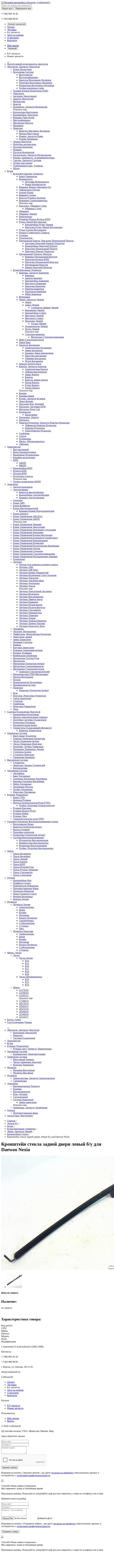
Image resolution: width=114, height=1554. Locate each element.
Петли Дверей (32, 329)
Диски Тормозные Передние (27, 744)
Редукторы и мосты (23, 476)
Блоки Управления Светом (26, 548)
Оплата (11, 27)
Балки (22, 910)
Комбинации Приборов (25, 655)
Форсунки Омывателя (24, 706)
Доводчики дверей (22, 637)
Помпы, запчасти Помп (31, 136)
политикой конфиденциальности (33, 1475)
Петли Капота (32, 382)
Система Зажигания (23, 1099)
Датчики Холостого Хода (32, 626)
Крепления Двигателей (25, 1032)
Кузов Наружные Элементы (27, 270)
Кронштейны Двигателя (25, 115)
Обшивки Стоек (33, 208)
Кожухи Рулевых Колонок (32, 198)
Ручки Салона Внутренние (32, 230)
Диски (16, 955)
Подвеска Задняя (21, 904)
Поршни (17, 149)
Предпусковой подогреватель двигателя (27, 64)
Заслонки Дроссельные (25, 96)
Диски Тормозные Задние (26, 741)
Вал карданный (21, 449)
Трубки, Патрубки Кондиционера (36, 848)
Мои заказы (13, 1418)
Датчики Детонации (29, 583)
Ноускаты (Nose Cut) (29, 409)
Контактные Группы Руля (26, 658)
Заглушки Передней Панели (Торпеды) (45, 243)
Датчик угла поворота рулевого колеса (38, 564)
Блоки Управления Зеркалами (28, 532)
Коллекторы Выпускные (25, 112)
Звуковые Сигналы (22, 642)
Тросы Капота (20, 861)
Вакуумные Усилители (24, 736)
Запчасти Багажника (29, 345)
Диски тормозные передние (27, 1062)
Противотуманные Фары (25, 888)
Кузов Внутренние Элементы (28, 174)
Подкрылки (25, 412)
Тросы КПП (19, 864)
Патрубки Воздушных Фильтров (35, 82)
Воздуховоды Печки (23, 824)
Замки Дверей (32, 305)
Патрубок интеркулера (24, 144)
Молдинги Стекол (34, 318)
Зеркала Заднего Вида (30, 364)
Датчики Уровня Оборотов (32, 621)
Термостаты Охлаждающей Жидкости (32, 728)
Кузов (10, 171)
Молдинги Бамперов (35, 283)
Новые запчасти (15, 1408)
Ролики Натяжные (28, 139)
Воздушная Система (23, 72)
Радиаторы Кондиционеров (33, 845)
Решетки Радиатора (35, 428)
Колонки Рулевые (22, 800)
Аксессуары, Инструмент (20, 1115)
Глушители (18, 762)
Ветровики (24, 297)
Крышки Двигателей (23, 117)
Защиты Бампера (33, 278)
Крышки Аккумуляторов (31, 497)
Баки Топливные (21, 776)
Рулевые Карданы (22, 808)
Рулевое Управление (17, 795)
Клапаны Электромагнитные (28, 650)
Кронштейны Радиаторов (26, 714)
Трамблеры (18, 703)
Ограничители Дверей (36, 326)
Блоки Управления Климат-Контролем (32, 535)
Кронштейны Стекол (35, 313)
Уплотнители (26, 238)
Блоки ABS (19, 503)
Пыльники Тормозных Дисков (28, 749)
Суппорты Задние (22, 752)
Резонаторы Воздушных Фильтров (36, 85)
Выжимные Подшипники (26, 455)
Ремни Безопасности (35, 184)
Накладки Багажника (35, 356)
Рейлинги (24, 420)
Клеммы (17, 1089)
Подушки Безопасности (37, 182)
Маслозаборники (21, 120)
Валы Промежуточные (24, 452)
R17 (27, 968)
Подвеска (12, 902)
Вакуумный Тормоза (23, 1059)
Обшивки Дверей (28, 214)
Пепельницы (25, 216)
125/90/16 (23, 993)
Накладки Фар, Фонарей (31, 404)
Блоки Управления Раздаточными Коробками (36, 546)
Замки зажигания (28, 1102)
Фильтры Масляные (23, 1073)
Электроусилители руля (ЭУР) (28, 819)
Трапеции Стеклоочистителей (34, 671)
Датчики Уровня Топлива (32, 623)
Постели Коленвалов (23, 152)
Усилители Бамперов (35, 291)
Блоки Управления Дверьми (27, 524)
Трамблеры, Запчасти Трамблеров (30, 1107)
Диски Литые (26, 958)
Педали (17, 679)
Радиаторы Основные (24, 722)
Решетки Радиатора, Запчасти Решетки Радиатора (44, 422)
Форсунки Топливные (24, 792)
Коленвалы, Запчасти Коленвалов (30, 107)
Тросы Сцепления (22, 875)
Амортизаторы (26, 907)
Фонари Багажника (23, 896)
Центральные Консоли (36, 265)
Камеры (17, 645)
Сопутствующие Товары (19, 1022)
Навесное (18, 128)
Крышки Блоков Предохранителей (36, 511)
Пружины (24, 915)
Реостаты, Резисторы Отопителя (29, 695)
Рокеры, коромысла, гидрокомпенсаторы (33, 157)
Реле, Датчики (20, 1094)
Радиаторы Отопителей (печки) (29, 835)
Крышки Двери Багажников (39, 353)
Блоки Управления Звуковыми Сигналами (34, 530)
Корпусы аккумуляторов (31, 492)
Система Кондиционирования (28, 837)
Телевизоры (25, 438)
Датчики (17, 562)
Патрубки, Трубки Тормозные (28, 746)
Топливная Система (17, 770)
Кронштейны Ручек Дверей (39, 224)
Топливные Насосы (23, 786)
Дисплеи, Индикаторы (24, 631)
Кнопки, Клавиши (22, 653)
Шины (16, 987)
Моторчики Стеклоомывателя (28, 666)
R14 (27, 960)
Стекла (22, 436)
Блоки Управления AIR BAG (28, 516)
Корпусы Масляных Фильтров (34, 131)
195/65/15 (23, 1006)
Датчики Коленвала (29, 594)
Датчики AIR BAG (28, 570)
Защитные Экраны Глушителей (29, 765)
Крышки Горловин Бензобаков (28, 781)
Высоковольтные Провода (26, 1086)
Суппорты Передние (23, 754)
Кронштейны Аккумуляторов (34, 495)
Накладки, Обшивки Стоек (33, 206)
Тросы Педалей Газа (23, 867)
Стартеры (18, 701)
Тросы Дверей (20, 859)
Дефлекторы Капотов (36, 372)
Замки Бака (24, 342)
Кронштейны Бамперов (37, 281)
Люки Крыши (26, 401)
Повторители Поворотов (25, 886)
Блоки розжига (20, 513)
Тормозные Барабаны (24, 757)
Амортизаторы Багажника (38, 347)
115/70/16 (23, 990)
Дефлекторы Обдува (29, 190)
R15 (27, 963)
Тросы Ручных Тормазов (25, 869)
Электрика (12, 484)
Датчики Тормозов (28, 615)
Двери (28, 302)
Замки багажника (34, 350)
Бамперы (29, 275)
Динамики (18, 629)
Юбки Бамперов (33, 294)
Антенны (18, 500)
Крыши (23, 393)
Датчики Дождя (27, 586)
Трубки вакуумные (22, 163)
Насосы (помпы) (21, 829)
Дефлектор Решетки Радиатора (40, 425)
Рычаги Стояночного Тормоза (34, 232)
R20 (27, 974)
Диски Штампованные (30, 977)
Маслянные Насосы (23, 123)
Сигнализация (20, 1097)
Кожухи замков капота (36, 380)
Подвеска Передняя (23, 931)
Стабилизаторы (27, 923)
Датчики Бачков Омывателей (34, 572)
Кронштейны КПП (22, 468)
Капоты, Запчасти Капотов (32, 366)
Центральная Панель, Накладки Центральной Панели (46, 240)
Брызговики (31, 414)
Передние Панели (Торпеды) (39, 251)
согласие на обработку (62, 1472)
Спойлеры (24, 433)
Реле (15, 693)
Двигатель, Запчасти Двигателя (23, 1030)
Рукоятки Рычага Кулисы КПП (34, 219)
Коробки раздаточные (24, 457)
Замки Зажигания (22, 639)
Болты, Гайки (14, 1019)
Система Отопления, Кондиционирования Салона (32, 821)
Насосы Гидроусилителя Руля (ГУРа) (31, 803)
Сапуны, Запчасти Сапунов (27, 160)
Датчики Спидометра (30, 610)
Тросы (10, 851)
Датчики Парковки (28, 602)
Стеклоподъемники (35, 334)
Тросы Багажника (22, 853)
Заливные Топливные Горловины (30, 778)
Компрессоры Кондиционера (33, 843)
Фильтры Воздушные (24, 1070)
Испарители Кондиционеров (33, 840)
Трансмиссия (13, 447)
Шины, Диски (14, 952)
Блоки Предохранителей (25, 508)
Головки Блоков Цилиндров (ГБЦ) (30, 91)
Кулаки (22, 912)
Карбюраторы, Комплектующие (29, 1054)
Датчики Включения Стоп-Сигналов (37, 575)
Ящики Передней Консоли (38, 267)
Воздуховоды (26, 74)
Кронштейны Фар (22, 880)
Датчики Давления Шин (31, 580)
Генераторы (19, 559)
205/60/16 (23, 1011)
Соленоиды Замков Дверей (44, 307)
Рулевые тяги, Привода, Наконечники (32, 1049)
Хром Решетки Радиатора (38, 430)
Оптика (11, 877)
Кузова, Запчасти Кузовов (32, 398)
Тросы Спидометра (23, 872)
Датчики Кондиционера (31, 596)
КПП (15, 460)
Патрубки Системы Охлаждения (29, 720)
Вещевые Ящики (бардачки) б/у (35, 187)
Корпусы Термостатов (30, 730)
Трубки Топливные (23, 789)
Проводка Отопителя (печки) (34, 690)
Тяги (21, 928)
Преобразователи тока (24, 685)
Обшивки (24, 211)
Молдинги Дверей (34, 315)
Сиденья (23, 235)
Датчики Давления (28, 578)
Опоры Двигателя (22, 141)
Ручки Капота (32, 385)
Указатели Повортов (23, 891)
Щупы (16, 168)
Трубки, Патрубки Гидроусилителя (36, 805)
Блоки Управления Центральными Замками (35, 556)
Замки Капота (32, 374)
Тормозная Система (17, 733)
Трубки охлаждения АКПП (27, 481)
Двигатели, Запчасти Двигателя (23, 66)
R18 (27, 971)
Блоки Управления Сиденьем (28, 551)
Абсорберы (18, 773)
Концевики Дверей (34, 310)
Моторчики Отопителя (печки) (29, 663)
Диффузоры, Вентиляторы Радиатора (32, 634)
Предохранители (21, 1091)
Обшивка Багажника (35, 358)
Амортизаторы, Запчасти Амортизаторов (34, 1078)
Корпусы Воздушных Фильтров (35, 80)
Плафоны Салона (22, 883)
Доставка (11, 29)
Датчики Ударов (27, 618)
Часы (15, 709)
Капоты (29, 377)
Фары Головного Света (25, 894)
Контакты (12, 40)
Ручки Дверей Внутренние (32, 222)
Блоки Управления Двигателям (29, 527)
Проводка (18, 687)
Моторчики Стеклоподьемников (47, 337)
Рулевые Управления (17, 1046)
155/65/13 (23, 995)
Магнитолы (19, 661)
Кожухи (17, 104)
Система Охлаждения (24, 1038)
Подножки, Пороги (29, 417)
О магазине (13, 37)
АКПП (22, 463)
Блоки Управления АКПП (26, 519)
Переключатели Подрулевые (27, 682)
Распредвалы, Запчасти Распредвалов (32, 155)
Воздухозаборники (28, 77)
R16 (27, 966)
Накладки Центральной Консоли (41, 262)
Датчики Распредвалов (30, 604)
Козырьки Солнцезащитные (33, 200)
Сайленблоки (20, 1081)
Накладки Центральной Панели (41, 248)
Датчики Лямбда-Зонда (31, 599)
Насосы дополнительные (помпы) (30, 717)
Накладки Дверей (34, 321)
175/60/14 (23, 1001)
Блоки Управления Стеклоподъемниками (34, 554)
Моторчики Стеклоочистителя (28, 669)
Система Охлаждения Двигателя (23, 712)
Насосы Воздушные (23, 677)
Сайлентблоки (26, 920)
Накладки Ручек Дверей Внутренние (43, 227)
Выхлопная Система (17, 760)
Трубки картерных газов (31, 88)
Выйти (10, 1421)
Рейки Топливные (22, 784)
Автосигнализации (23, 487)
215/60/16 (23, 1014)
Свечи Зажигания (22, 698)
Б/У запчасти (13, 1405)
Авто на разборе (15, 35)
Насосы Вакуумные (29, 133)
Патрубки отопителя (23, 832)
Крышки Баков (26, 396)
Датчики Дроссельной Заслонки (35, 591)
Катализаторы (20, 768)
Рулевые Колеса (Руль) (24, 811)
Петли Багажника (34, 361)
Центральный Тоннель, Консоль (35, 254)
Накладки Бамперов (35, 286)
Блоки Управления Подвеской (28, 543)
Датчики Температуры (30, 612)
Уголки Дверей (38, 323)
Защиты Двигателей (23, 99)
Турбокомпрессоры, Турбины (28, 165)
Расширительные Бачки (25, 725)
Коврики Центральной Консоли (41, 256)
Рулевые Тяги (20, 816)
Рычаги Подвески (28, 918)
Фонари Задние (21, 899)
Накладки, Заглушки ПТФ (32, 406)
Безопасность (26, 179)
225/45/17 (23, 1017)
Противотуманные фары (25, 1113)
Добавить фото (44, 1518)
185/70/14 (23, 1003)
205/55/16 (23, 1009)
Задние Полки (26, 192)
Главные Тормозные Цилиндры (29, 738)
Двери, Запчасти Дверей (31, 299)
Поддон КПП (20, 473)
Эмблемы (24, 444)
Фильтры (11, 1067)
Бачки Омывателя (28, 176)
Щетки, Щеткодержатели (32, 441)
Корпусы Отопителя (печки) (27, 827)
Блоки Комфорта (21, 505)
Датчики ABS (26, 567)
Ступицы (23, 926)
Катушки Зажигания (23, 647)
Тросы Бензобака (21, 856)
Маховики (18, 125)
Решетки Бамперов (34, 289)
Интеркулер (19, 101)
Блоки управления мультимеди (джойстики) (35, 538)
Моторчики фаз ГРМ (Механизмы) (30, 674)
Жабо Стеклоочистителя (31, 339)
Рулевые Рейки (20, 813)
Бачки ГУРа (19, 797)
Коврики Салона (27, 195)
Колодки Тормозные (23, 1065)
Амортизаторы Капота (36, 369)
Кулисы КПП (20, 471)
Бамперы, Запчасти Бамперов (34, 273)
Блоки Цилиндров (22, 69)
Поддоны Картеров (23, 147)
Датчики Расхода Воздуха (32, 607)
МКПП (22, 465)
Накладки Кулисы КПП (37, 259)
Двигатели (18, 93)
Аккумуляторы (20, 489)
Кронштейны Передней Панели (41, 246)
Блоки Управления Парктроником (30, 540)
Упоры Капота (32, 388)
